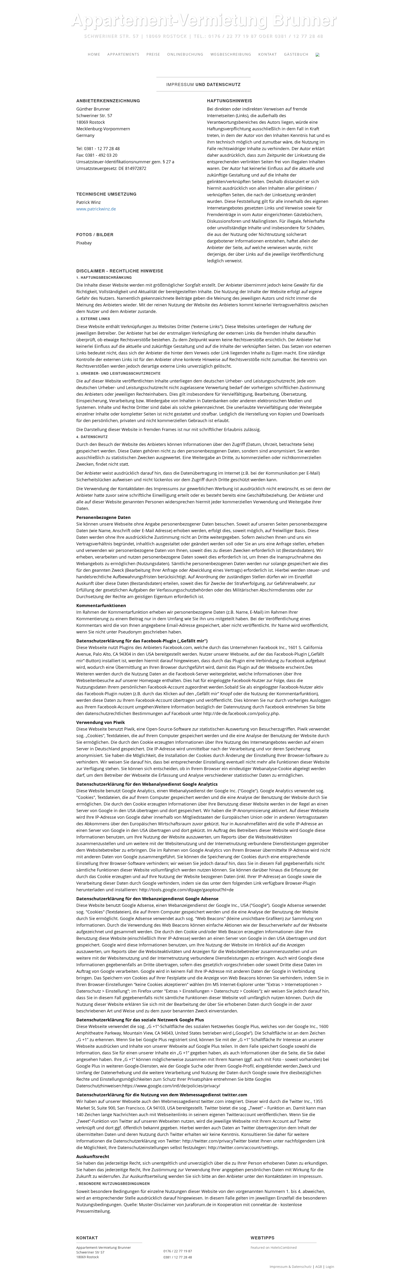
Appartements (123, 54)
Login (330, 1266)
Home (94, 54)
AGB (318, 1266)
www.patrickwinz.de (96, 209)
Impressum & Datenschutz (291, 1266)
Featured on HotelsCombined (274, 1247)
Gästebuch (296, 54)
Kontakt (267, 54)
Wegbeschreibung (231, 54)
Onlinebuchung (185, 54)
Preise (153, 54)
